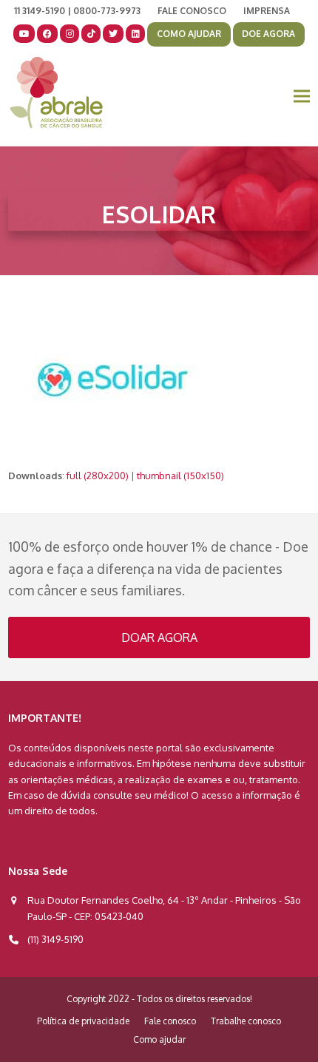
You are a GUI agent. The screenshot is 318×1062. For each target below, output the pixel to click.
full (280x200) (98, 475)
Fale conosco (170, 1021)
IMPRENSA (266, 10)
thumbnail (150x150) (180, 475)
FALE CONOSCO (192, 10)
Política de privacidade (83, 1021)
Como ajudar (159, 1039)
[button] (302, 95)
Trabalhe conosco (246, 1021)
